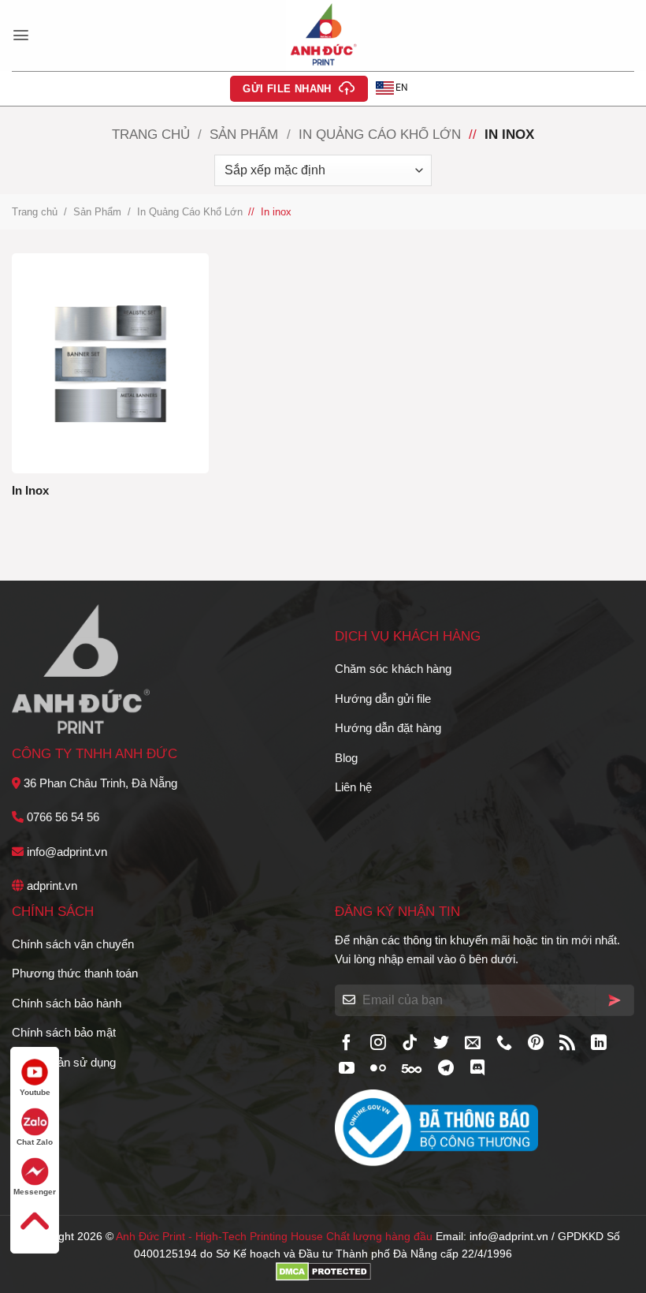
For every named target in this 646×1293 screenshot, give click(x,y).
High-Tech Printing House (259, 1237)
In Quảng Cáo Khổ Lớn (380, 134)
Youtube (35, 1092)
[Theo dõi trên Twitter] (441, 1043)
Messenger (34, 1191)
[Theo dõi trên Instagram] (378, 1043)
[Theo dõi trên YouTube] (347, 1069)
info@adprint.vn (67, 851)
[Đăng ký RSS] (567, 1043)
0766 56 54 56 (63, 817)
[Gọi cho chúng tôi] (504, 1043)
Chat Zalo (35, 1142)
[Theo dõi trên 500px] (412, 1069)
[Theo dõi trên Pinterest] (536, 1043)
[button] (21, 35)
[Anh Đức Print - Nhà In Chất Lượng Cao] (323, 35)
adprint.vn (52, 885)
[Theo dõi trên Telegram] (446, 1069)
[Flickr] (378, 1069)
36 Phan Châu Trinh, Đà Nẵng (100, 783)
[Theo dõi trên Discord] (477, 1069)
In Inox (30, 490)
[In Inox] (110, 363)
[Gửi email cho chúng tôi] (473, 1043)
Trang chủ (151, 134)
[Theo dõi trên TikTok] (410, 1043)
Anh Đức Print (150, 1237)
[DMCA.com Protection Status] (323, 1271)
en (401, 87)
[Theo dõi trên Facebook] (347, 1043)
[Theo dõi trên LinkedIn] (599, 1043)
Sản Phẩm (244, 134)
